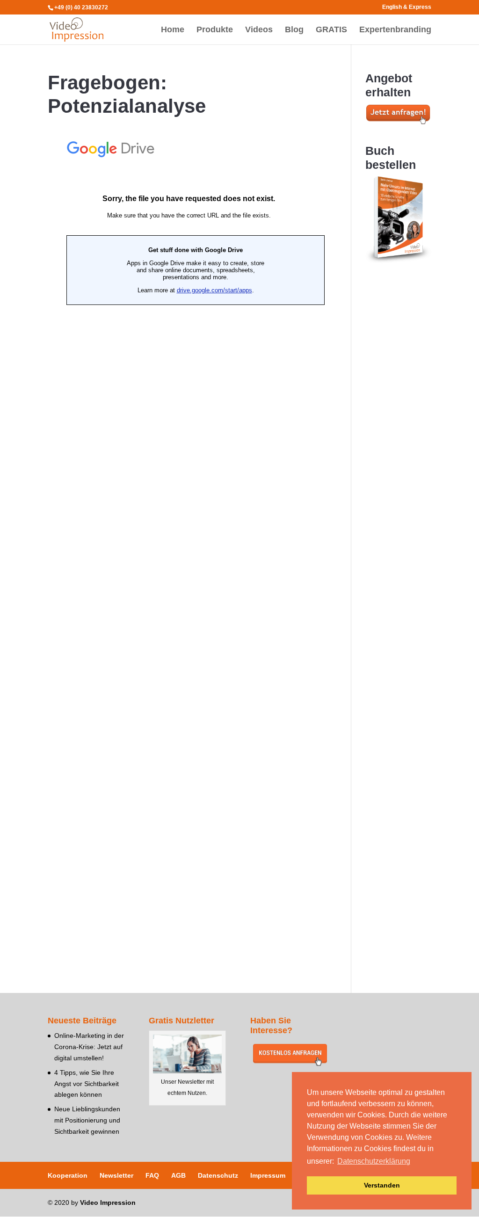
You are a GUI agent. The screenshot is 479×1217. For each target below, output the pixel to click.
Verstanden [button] (382, 1185)
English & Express (406, 7)
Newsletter (116, 1175)
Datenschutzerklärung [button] (373, 1161)
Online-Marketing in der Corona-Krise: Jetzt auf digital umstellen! (89, 1047)
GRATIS (331, 30)
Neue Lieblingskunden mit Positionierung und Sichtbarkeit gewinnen (87, 1120)
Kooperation (67, 1175)
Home (172, 30)
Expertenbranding (395, 30)
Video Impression (108, 1202)
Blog (294, 30)
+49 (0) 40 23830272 (81, 7)
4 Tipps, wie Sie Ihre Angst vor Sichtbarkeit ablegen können (86, 1084)
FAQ (152, 1175)
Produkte (214, 30)
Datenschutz (218, 1175)
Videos (259, 30)
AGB (178, 1175)
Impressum (267, 1175)
